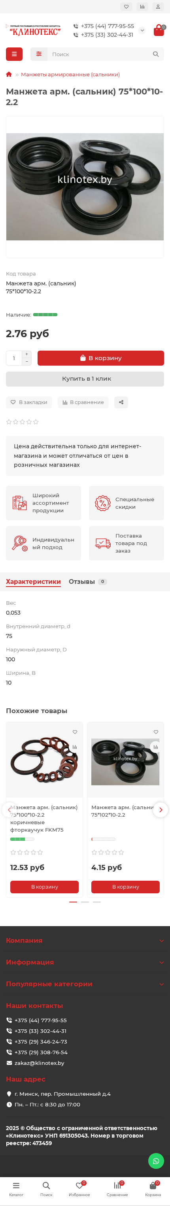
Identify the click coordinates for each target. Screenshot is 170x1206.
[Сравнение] (142, 6)
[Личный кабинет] (158, 6)
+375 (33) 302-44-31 (107, 34)
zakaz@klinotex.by (39, 1063)
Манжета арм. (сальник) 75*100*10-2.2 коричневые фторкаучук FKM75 (44, 818)
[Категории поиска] (38, 54)
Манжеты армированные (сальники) (70, 74)
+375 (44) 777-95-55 (107, 26)
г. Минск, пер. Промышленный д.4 (63, 1094)
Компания (24, 940)
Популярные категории (49, 984)
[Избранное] (126, 6)
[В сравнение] (75, 747)
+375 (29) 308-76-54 (41, 1052)
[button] (9, 809)
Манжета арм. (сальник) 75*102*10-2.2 (125, 811)
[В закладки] (75, 732)
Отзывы (86, 581)
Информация (30, 962)
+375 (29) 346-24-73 (41, 1041)
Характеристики (33, 581)
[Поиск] (156, 54)
